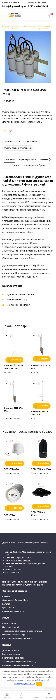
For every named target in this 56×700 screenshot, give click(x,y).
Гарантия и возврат (11, 654)
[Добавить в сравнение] (11, 130)
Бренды (6, 596)
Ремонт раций (9, 623)
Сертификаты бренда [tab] (35, 165)
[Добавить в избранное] (5, 130)
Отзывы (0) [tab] (45, 159)
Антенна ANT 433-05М (41, 367)
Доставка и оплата (11, 650)
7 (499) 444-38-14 (38, 6)
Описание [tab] (10, 159)
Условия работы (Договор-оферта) (19, 661)
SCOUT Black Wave (41, 469)
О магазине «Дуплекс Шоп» (15, 600)
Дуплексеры (29, 26)
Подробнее (16, 463)
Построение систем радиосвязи (17, 638)
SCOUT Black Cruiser (38, 514)
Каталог (5, 26)
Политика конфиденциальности (17, 665)
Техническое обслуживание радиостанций (22, 631)
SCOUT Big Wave (13, 469)
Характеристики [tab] (27, 159)
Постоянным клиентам (13, 658)
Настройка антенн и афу (13, 635)
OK (39, 683)
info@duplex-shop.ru (14, 6)
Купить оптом (8, 607)
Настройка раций (10, 627)
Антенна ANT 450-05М (13, 409)
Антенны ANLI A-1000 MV (40, 413)
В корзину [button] (16, 360)
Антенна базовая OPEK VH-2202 (13, 367)
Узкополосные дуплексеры (44, 27)
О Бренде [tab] (14, 165)
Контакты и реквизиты (13, 611)
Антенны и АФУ (16, 27)
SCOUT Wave (11, 515)
